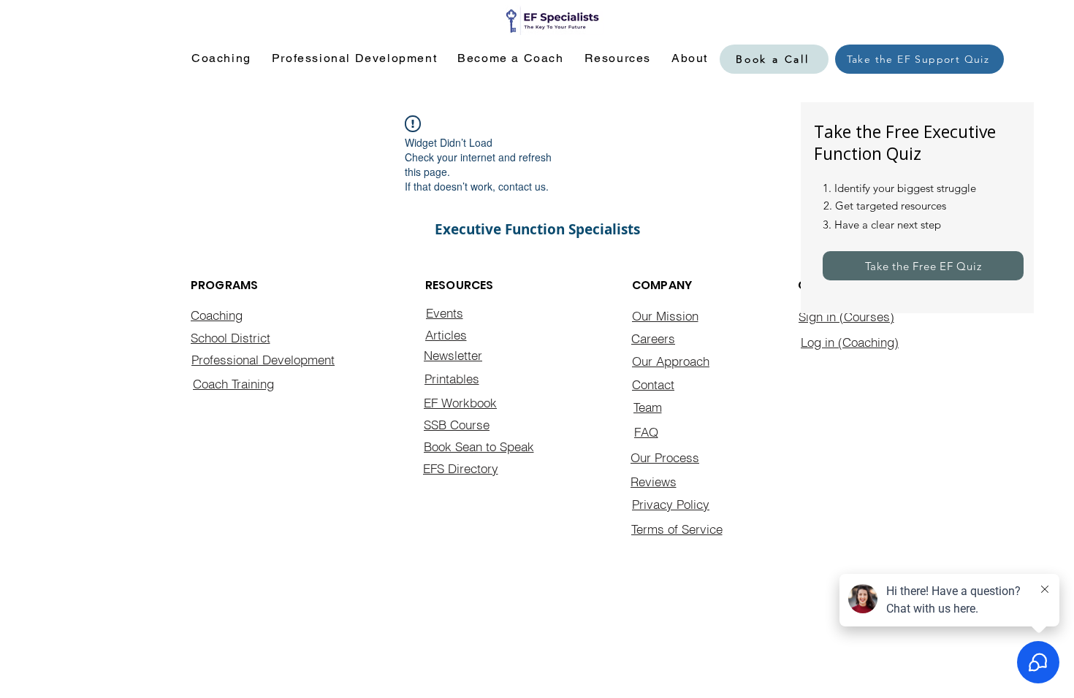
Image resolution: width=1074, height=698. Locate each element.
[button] (221, 59)
